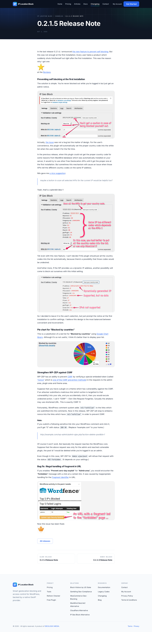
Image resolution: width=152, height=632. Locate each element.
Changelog (95, 4)
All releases (45, 541)
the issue (50, 142)
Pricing (68, 4)
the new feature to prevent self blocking (90, 51)
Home (60, 4)
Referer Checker (53, 596)
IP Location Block (44, 16)
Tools (49, 592)
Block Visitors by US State (80, 587)
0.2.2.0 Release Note (102, 558)
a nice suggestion (57, 173)
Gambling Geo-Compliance (81, 592)
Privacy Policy (127, 596)
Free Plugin (51, 600)
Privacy (136, 626)
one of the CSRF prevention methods (69, 380)
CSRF (70, 377)
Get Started (131, 4)
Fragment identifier (60, 477)
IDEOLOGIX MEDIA (52, 626)
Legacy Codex (103, 592)
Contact (105, 4)
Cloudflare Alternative (79, 610)
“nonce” (40, 380)
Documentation (104, 587)
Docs (85, 4)
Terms (130, 626)
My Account (117, 4)
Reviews (47, 72)
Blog (99, 600)
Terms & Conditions (129, 600)
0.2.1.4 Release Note (49, 558)
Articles (77, 4)
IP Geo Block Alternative (80, 615)
